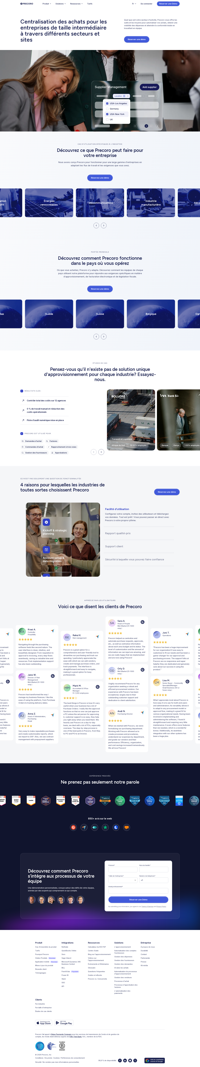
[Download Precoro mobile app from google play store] (63, 1023)
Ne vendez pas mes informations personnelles (60, 1062)
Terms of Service (147, 906)
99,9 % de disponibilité (107, 1060)
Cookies (56, 1058)
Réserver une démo (137, 39)
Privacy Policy (161, 906)
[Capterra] (84, 827)
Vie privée (48, 1058)
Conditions (39, 1058)
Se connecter (146, 4)
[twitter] (135, 1060)
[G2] (73, 827)
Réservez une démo (100, 178)
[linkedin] (125, 1060)
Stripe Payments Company (61, 1034)
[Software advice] (126, 827)
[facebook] (120, 1060)
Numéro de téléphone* (147, 876)
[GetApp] (94, 827)
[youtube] (130, 1060)
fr (133, 4)
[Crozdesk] (115, 827)
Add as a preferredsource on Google (156, 1060)
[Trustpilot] (105, 827)
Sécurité (38, 1062)
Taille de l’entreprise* (116, 876)
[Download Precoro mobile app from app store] (43, 1023)
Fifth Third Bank (75, 1037)
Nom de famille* (144, 865)
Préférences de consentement (73, 1058)
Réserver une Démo (168, 4)
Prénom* (111, 865)
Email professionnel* (115, 886)
